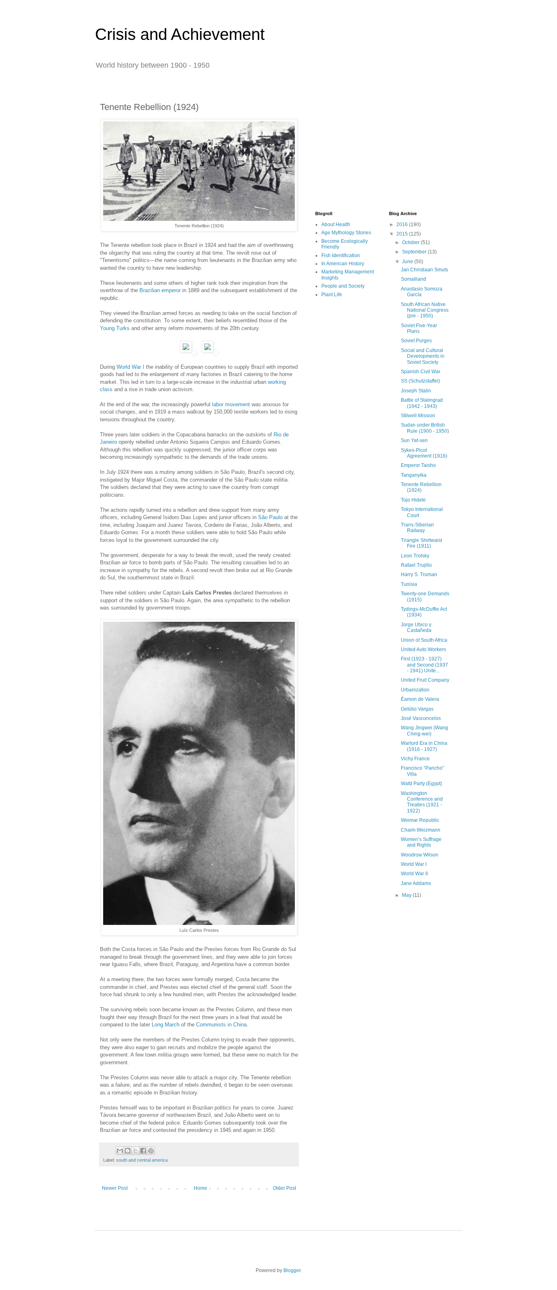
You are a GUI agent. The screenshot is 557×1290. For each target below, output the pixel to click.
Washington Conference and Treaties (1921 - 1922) (422, 802)
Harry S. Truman (419, 574)
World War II (414, 873)
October (411, 242)
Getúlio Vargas (417, 709)
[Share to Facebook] (143, 1151)
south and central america (142, 1160)
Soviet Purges (416, 340)
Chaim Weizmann (420, 830)
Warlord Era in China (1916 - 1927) (424, 746)
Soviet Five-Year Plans (419, 328)
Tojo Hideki (413, 500)
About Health (335, 224)
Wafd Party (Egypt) (421, 783)
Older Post (284, 1188)
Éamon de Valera (420, 699)
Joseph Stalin (416, 391)
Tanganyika (414, 475)
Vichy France (415, 759)
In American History (342, 263)
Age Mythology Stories (346, 233)
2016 (402, 224)
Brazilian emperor (160, 290)
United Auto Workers (423, 649)
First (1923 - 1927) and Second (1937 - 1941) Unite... (424, 665)
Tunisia (409, 584)
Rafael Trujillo (416, 565)
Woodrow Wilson (419, 855)
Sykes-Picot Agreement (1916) (424, 453)
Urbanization (415, 690)
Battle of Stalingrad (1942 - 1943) (422, 403)
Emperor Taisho (418, 465)
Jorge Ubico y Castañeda (416, 627)
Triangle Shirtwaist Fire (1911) (421, 543)
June (408, 261)
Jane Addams (416, 883)
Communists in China (221, 1024)
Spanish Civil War (420, 371)
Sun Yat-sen (414, 440)
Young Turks (115, 328)
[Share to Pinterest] (151, 1151)
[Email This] (120, 1151)
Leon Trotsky (415, 556)
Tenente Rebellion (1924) (421, 487)
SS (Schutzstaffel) (420, 381)
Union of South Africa (424, 640)
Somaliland (413, 279)
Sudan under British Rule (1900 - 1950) (425, 428)
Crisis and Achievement (180, 34)
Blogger (292, 1270)
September (415, 252)
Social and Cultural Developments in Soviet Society (422, 356)
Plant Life (331, 294)
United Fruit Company (425, 680)
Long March (165, 1024)
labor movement (231, 404)
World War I (130, 367)
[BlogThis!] (128, 1151)
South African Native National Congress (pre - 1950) (425, 310)
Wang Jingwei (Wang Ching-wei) (424, 730)
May (407, 895)
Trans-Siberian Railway (417, 527)
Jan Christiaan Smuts (424, 270)
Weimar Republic (420, 820)
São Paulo (270, 517)
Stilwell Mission (418, 415)
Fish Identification (340, 255)
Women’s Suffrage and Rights (421, 842)
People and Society (343, 286)
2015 (402, 234)
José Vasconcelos (421, 718)
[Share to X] (135, 1151)
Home (200, 1188)
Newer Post (115, 1188)
